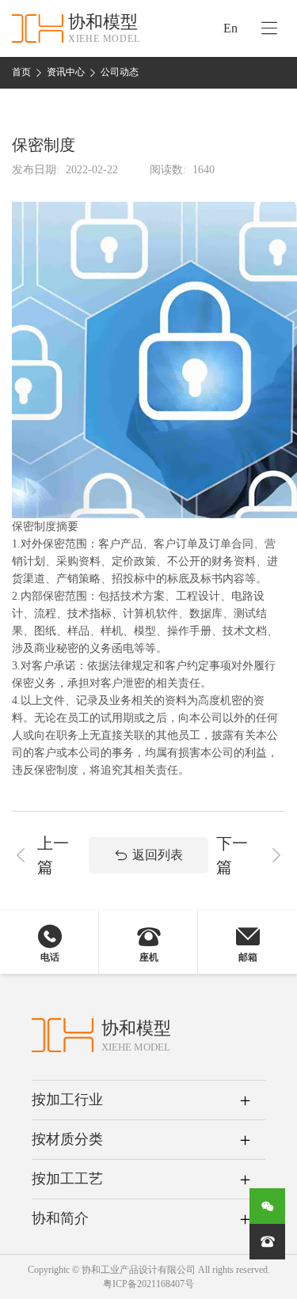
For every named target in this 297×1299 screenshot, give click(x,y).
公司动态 (120, 72)
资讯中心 (66, 72)
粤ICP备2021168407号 (148, 1284)
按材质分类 (67, 1139)
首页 (21, 72)
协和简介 (60, 1218)
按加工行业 (67, 1100)
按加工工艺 (67, 1179)
